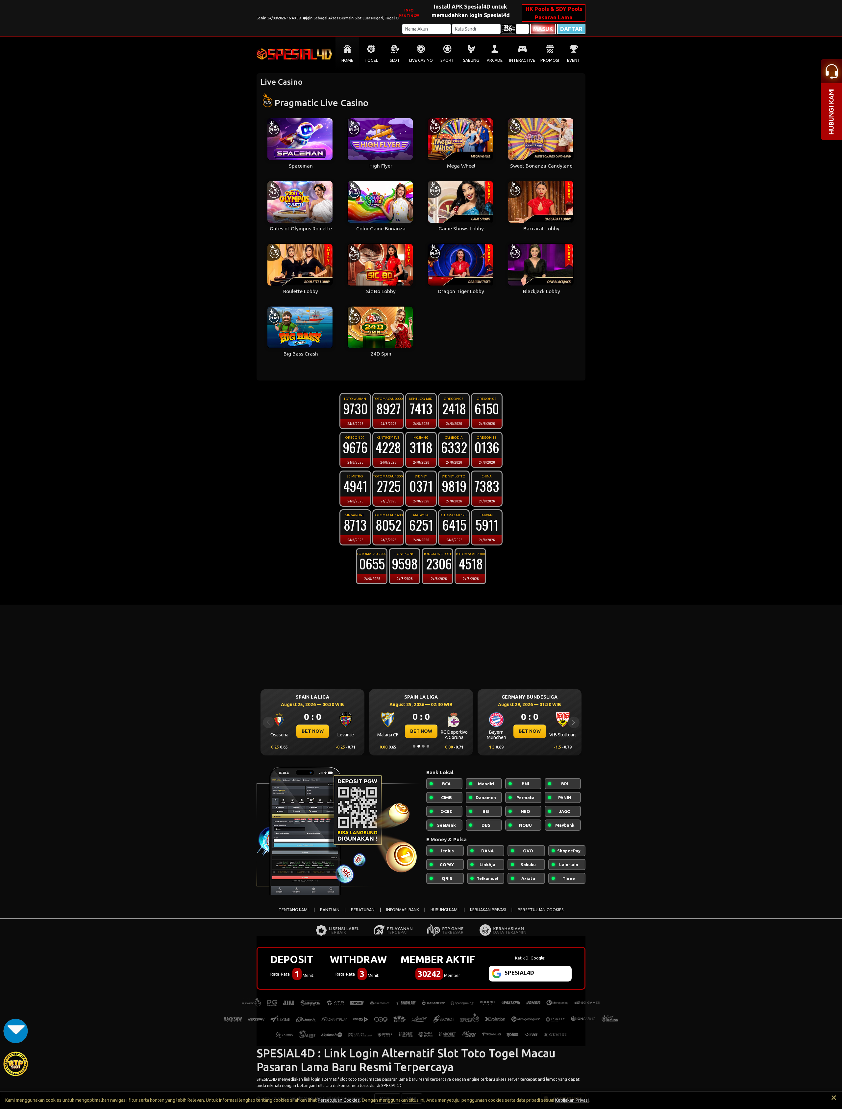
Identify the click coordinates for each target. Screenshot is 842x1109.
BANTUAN (329, 910)
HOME (347, 60)
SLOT (395, 60)
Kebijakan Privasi (572, 1100)
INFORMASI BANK (402, 910)
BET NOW (313, 731)
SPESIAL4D (267, 1079)
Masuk (543, 29)
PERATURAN (363, 910)
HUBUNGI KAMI (444, 910)
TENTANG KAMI (294, 910)
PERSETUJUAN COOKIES (541, 910)
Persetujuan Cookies (339, 1100)
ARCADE (495, 60)
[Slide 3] (423, 746)
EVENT (573, 60)
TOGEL (371, 60)
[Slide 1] (414, 746)
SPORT (447, 60)
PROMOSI (549, 60)
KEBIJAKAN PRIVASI (488, 910)
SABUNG (471, 60)
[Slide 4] (428, 746)
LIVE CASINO (421, 60)
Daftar (571, 29)
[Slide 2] (418, 746)
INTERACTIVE (522, 60)
